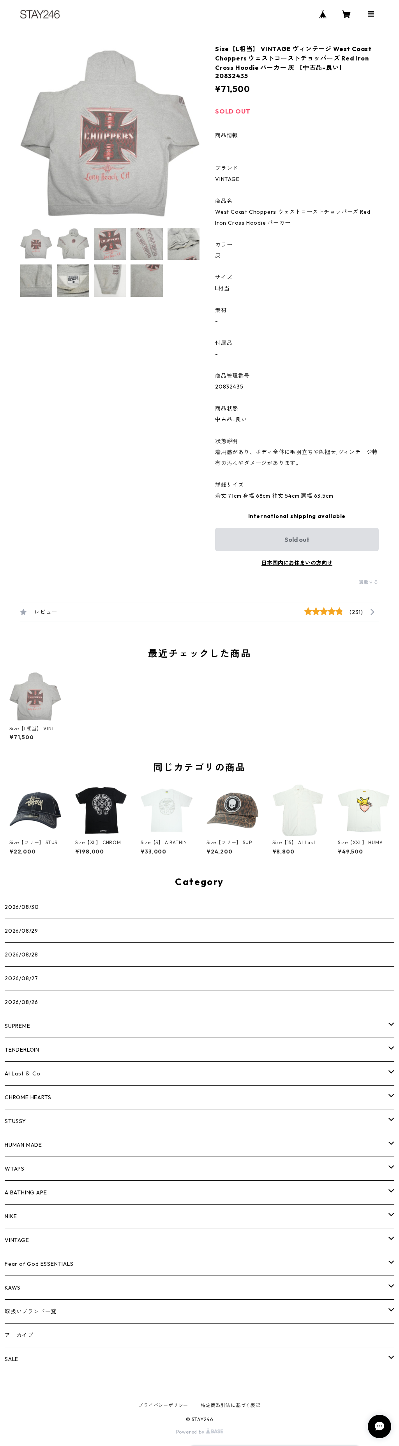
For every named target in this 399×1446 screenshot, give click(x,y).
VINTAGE (17, 1240)
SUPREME (17, 1025)
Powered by (191, 1432)
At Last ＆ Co (23, 1073)
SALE (11, 1359)
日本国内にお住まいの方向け (296, 562)
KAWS (13, 1287)
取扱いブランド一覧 (30, 1311)
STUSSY (15, 1121)
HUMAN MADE (23, 1144)
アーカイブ (19, 1335)
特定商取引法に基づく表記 (231, 1405)
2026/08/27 (21, 978)
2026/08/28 (21, 954)
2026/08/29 (21, 930)
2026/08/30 (22, 906)
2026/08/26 (21, 1002)
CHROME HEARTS (28, 1097)
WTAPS (15, 1168)
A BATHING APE (26, 1192)
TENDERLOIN (22, 1049)
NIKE (11, 1216)
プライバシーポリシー (163, 1405)
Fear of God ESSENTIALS (39, 1263)
